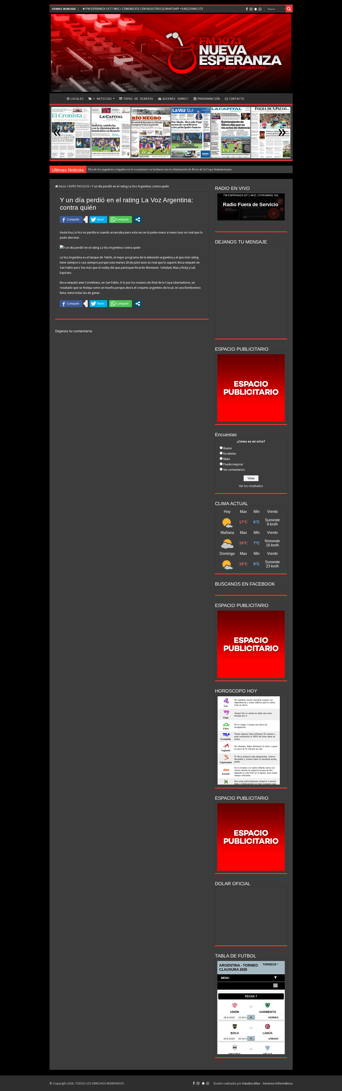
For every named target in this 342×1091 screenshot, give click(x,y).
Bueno (227, 448)
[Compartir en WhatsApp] (120, 219)
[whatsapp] (260, 9)
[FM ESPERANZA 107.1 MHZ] (171, 53)
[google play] (255, 9)
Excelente (229, 453)
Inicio (62, 186)
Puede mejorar (233, 464)
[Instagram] (251, 9)
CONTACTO (236, 98)
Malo (226, 459)
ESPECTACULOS (79, 186)
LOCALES (77, 98)
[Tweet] (98, 219)
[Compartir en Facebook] (71, 219)
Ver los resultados (251, 486)
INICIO (58, 98)
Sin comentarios (234, 469)
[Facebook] (246, 9)
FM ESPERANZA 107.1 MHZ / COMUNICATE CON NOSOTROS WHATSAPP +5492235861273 (144, 8)
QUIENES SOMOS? (175, 98)
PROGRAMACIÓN (209, 98)
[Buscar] (289, 8)
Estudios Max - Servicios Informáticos (267, 1083)
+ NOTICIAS (102, 98)
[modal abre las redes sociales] (138, 219)
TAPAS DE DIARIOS (138, 98)
